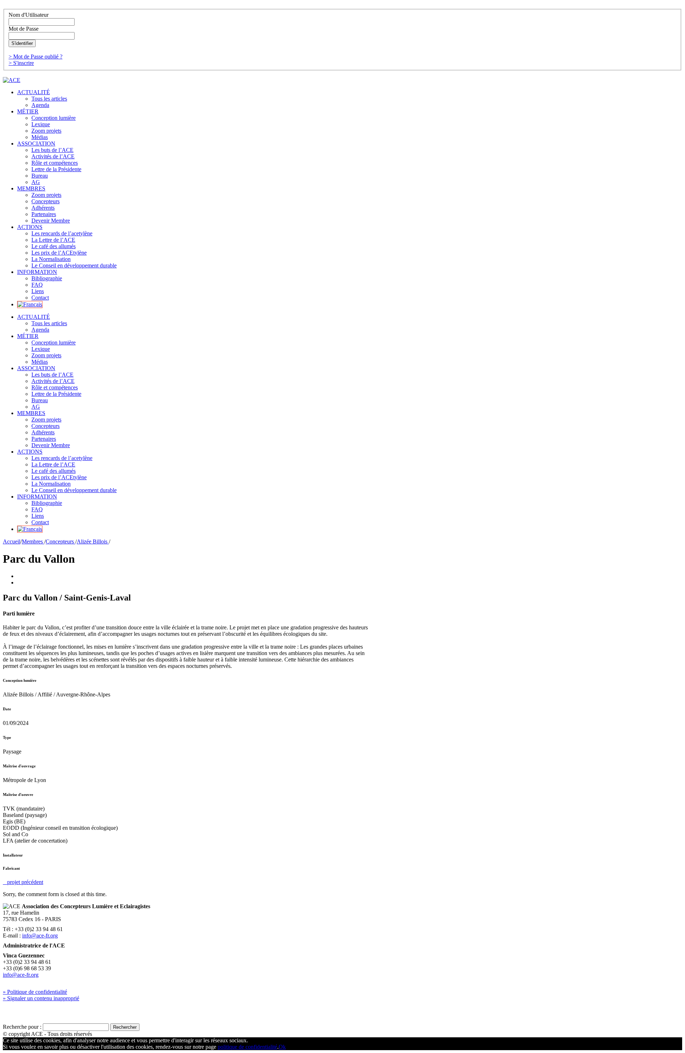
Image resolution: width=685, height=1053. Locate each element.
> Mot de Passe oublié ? (35, 56)
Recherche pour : (22, 1027)
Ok (282, 1047)
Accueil (11, 541)
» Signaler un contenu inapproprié (41, 998)
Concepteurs (60, 541)
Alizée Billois (93, 541)
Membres (33, 541)
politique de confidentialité (247, 1047)
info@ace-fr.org (40, 935)
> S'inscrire (21, 63)
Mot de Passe (24, 29)
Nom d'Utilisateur (29, 15)
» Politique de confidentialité (35, 992)
